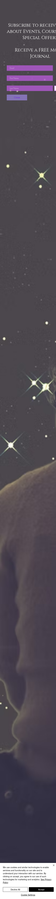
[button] (17, 97)
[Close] (52, 867)
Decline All (15, 889)
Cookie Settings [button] (28, 894)
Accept (41, 889)
